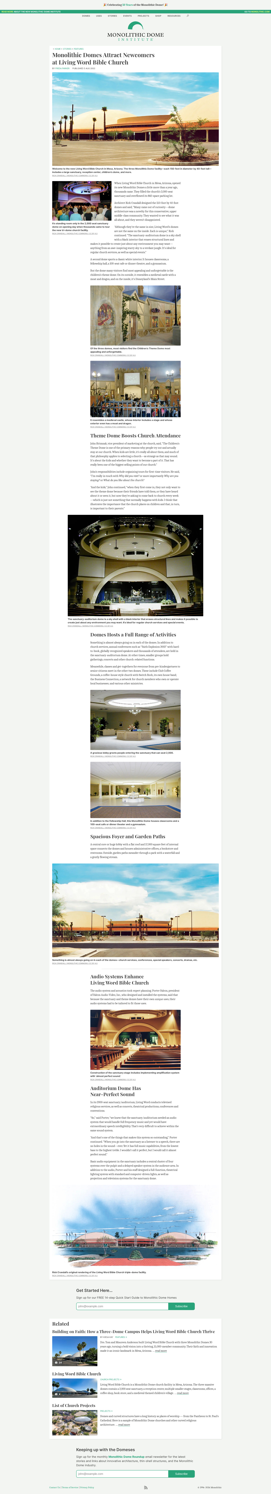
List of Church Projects (73, 1405)
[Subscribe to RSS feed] (145, 1489)
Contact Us (54, 1487)
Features (121, 1337)
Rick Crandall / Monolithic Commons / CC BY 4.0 (75, 175)
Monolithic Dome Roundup (127, 1456)
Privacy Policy (87, 1487)
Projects (106, 1411)
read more (161, 1350)
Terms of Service (70, 1487)
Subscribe (181, 1306)
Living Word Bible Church (76, 1373)
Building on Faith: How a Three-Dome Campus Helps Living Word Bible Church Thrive (133, 1331)
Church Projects (110, 1379)
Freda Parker (62, 68)
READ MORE (7, 11)
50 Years (127, 4)
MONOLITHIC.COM (260, 11)
